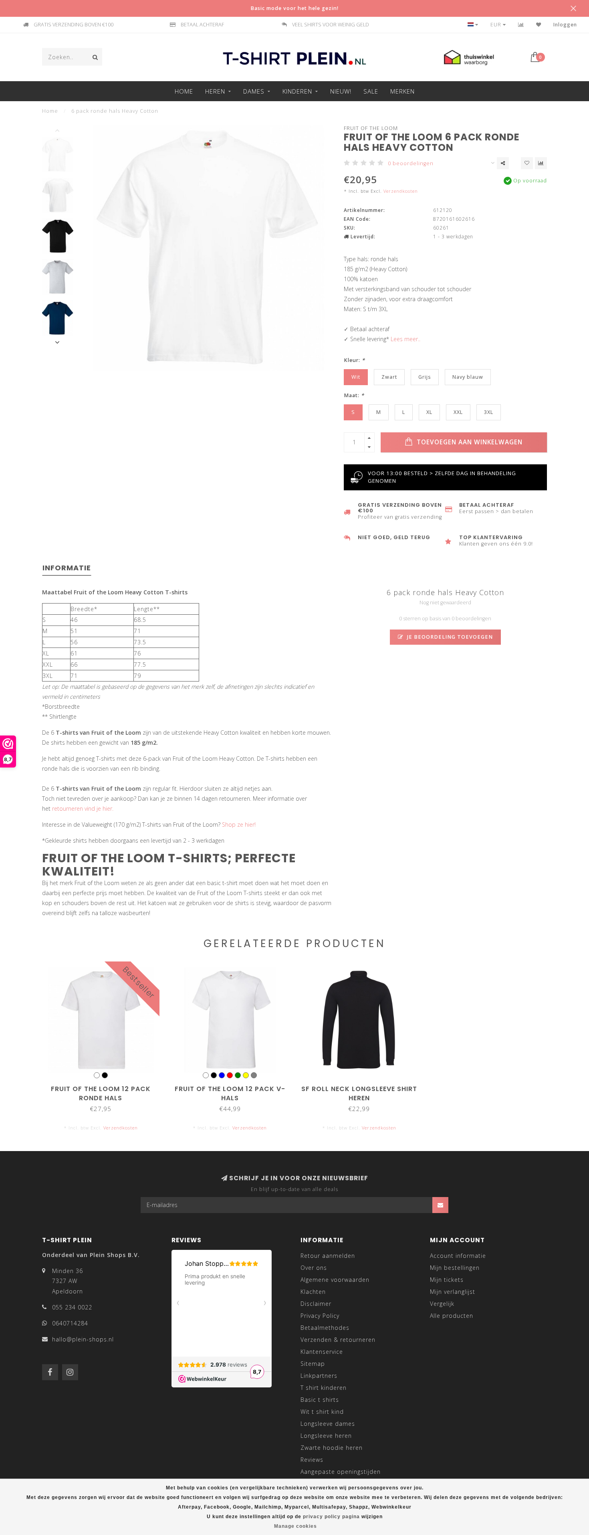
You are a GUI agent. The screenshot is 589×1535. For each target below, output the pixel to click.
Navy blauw (467, 377)
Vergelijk (442, 1303)
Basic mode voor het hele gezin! (294, 8)
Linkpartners (319, 1375)
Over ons (314, 1267)
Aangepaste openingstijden (341, 1471)
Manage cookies (295, 1526)
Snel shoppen (104, 1086)
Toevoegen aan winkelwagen (468, 442)
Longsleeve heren (326, 1435)
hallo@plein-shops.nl (83, 1339)
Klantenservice (322, 1351)
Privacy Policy (320, 1315)
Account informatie (458, 1255)
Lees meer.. (405, 339)
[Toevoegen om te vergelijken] (541, 163)
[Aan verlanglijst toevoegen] (527, 163)
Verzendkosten (400, 191)
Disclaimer (316, 1303)
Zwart (389, 377)
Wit (355, 377)
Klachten (313, 1291)
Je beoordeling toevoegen (449, 637)
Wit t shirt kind (322, 1411)
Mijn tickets (447, 1279)
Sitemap (313, 1363)
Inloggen (565, 24)
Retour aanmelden (328, 1255)
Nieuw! (340, 91)
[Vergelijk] (521, 24)
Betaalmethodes (325, 1327)
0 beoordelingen (411, 163)
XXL (458, 412)
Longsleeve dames (328, 1423)
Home (184, 91)
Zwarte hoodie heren (332, 1447)
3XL (488, 412)
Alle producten (451, 1315)
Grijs (424, 377)
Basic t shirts (320, 1399)
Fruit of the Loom (371, 128)
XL (429, 412)
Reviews (312, 1459)
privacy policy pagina (331, 1516)
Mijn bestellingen (455, 1267)
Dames (253, 91)
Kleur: (354, 360)
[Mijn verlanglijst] (538, 24)
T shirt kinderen (324, 1387)
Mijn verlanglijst (452, 1291)
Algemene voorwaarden (335, 1279)
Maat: (354, 395)
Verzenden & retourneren (338, 1339)
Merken (402, 91)
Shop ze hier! (239, 824)
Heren (215, 91)
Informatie (66, 568)
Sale (370, 91)
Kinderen (297, 91)
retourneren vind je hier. (82, 808)
